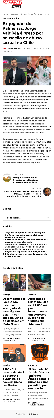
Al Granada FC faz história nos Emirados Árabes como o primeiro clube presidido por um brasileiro (39, 379)
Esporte (14, 14)
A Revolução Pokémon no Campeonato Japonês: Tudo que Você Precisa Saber (26, 245)
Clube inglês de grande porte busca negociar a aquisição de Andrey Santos (26, 250)
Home (5, 14)
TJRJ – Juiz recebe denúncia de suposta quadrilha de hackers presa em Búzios (14, 377)
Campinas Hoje (14, 48)
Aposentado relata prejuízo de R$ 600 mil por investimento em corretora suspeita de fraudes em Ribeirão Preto (38, 311)
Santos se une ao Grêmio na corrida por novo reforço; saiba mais (26, 241)
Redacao (36, 403)
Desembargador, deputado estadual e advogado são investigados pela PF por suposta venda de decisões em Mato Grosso (14, 311)
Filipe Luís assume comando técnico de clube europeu (26, 255)
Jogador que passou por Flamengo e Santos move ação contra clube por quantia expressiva (25, 235)
